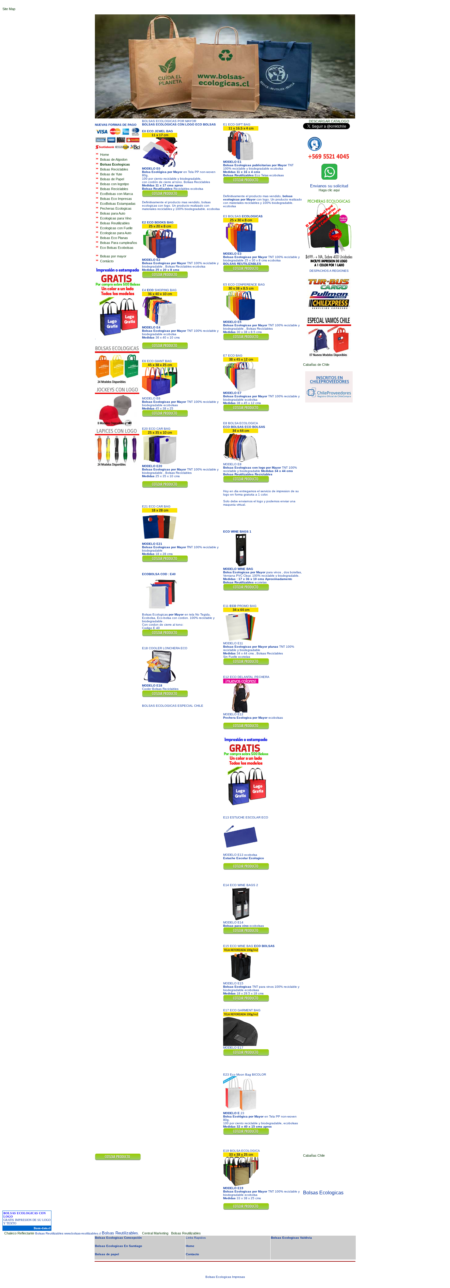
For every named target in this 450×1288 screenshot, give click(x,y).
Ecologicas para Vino (115, 218)
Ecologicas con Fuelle (116, 228)
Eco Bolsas (108, 247)
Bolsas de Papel (112, 179)
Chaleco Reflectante (19, 1233)
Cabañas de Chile (316, 364)
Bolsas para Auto (112, 213)
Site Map (8, 9)
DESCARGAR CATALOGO (329, 121)
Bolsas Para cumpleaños (118, 243)
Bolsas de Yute (111, 174)
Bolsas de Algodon (113, 159)
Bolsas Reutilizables (115, 223)
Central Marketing (155, 1233)
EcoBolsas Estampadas (118, 203)
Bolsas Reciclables (114, 169)
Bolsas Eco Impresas (116, 198)
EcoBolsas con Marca (116, 194)
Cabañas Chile (314, 1155)
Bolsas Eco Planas (114, 238)
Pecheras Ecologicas (116, 208)
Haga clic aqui (329, 190)
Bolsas (114, 184)
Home (104, 154)
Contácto (107, 261)
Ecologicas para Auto (115, 233)
